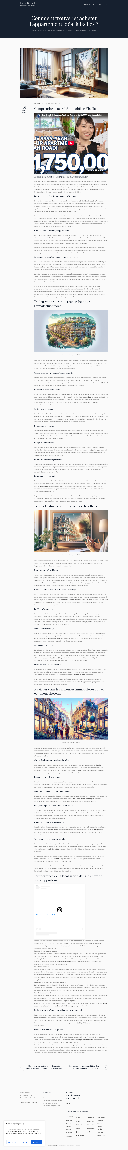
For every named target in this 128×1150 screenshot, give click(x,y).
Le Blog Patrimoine (83, 1023)
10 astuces (45, 624)
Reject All (24, 1142)
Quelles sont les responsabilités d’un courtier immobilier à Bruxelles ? (83, 1067)
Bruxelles (69, 1132)
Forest (78, 1121)
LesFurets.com (96, 450)
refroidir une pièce (79, 675)
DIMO (103, 383)
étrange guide (86, 622)
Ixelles (78, 1128)
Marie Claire (44, 486)
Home (34, 31)
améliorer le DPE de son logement (65, 1006)
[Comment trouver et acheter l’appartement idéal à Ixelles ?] (64, 72)
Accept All (36, 1142)
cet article (58, 660)
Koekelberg (80, 1135)
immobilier (42, 31)
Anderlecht (69, 1117)
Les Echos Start (95, 489)
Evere (78, 1118)
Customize (12, 1142)
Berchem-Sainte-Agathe (69, 1126)
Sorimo (68, 1103)
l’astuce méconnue (54, 638)
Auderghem (69, 1120)
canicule (87, 583)
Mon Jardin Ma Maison (72, 433)
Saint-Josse (91, 1125)
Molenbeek (90, 1118)
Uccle (89, 1132)
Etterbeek (69, 1136)
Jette (77, 1132)
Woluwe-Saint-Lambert (100, 1126)
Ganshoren (79, 1125)
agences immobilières (86, 1040)
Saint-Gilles (90, 1121)
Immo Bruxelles (53, 1146)
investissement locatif (64, 961)
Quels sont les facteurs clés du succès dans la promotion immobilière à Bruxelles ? (44, 1069)
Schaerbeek (91, 1128)
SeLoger (91, 397)
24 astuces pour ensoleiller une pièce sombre (76, 600)
